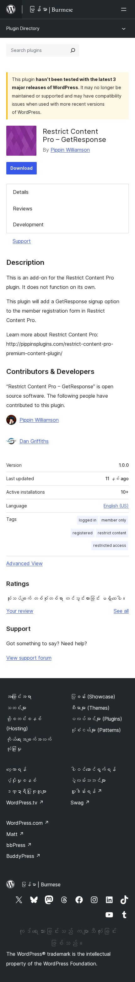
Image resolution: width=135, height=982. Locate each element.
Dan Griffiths (34, 441)
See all (121, 611)
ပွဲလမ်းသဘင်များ (88, 780)
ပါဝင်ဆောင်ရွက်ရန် (93, 769)
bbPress (19, 845)
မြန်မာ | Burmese (41, 884)
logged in (87, 520)
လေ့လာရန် (16, 769)
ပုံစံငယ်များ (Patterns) (96, 730)
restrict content (112, 533)
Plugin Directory (23, 28)
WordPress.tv (25, 802)
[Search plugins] (73, 50)
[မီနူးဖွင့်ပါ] (125, 9)
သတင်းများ (16, 708)
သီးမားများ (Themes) (90, 708)
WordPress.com (27, 823)
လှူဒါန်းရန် (86, 791)
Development (28, 224)
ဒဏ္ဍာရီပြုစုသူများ (26, 791)
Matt (15, 834)
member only (113, 520)
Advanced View (24, 563)
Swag (80, 802)
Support (22, 241)
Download (21, 168)
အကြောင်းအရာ (18, 696)
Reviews (22, 208)
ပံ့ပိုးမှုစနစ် (21, 780)
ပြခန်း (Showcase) (93, 696)
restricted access (109, 545)
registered (83, 533)
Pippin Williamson (70, 150)
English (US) (116, 505)
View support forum (28, 658)
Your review (19, 611)
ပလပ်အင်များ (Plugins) (96, 719)
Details (21, 192)
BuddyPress (23, 856)
